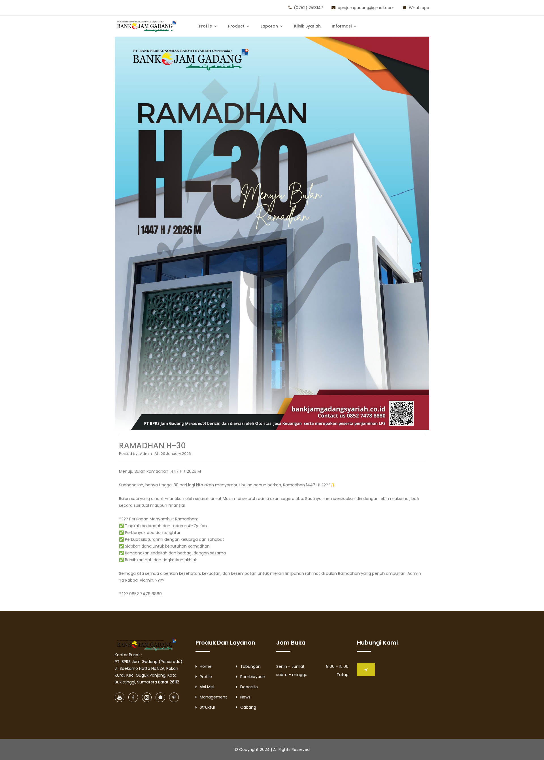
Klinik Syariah (307, 26)
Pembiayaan (252, 676)
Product (237, 26)
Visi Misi (207, 687)
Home (206, 666)
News (245, 697)
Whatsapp (419, 7)
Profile (206, 26)
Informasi (342, 26)
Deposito (249, 687)
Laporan (270, 26)
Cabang (248, 707)
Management (213, 697)
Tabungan (250, 666)
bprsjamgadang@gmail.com (366, 7)
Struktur (207, 707)
